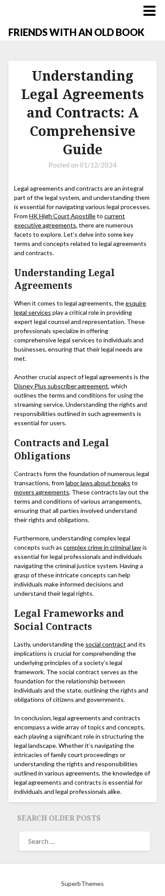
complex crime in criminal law (102, 547)
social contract (105, 644)
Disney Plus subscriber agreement (61, 386)
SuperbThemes (82, 883)
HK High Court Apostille (62, 216)
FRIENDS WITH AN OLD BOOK (76, 32)
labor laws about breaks (98, 483)
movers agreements (41, 492)
